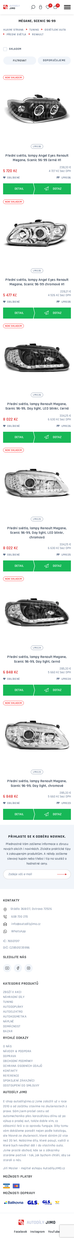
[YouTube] (7, 968)
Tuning (34, 29)
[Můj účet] (40, 7)
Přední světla (16, 34)
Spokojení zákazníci (19, 1080)
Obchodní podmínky (18, 1061)
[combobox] (54, 60)
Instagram (37, 1231)
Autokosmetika (15, 1016)
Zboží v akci (12, 992)
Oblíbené (13, 177)
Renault (38, 34)
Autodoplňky (13, 1007)
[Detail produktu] (18, 188)
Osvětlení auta (55, 29)
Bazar (8, 1031)
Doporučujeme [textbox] (54, 60)
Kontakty (10, 1071)
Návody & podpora (17, 1051)
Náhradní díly (13, 997)
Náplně (8, 1021)
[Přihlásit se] (62, 874)
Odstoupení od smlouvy (21, 1085)
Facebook (20, 1231)
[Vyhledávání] (33, 7)
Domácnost (12, 1026)
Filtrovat (19, 60)
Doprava (9, 1056)
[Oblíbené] (48, 7)
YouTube (54, 1231)
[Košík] (55, 7)
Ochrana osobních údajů (22, 1066)
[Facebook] (18, 968)
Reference (11, 1075)
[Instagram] (28, 968)
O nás (7, 1046)
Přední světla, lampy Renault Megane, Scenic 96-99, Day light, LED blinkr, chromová (37, 533)
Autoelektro (13, 1011)
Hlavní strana (13, 29)
